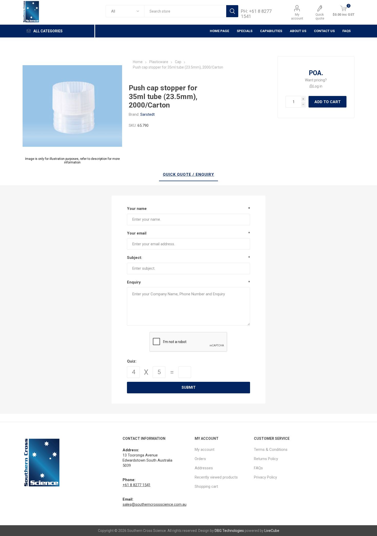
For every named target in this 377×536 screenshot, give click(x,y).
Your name (137, 208)
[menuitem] (222, 449)
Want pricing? (316, 80)
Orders (200, 458)
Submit (189, 387)
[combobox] (185, 11)
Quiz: (131, 361)
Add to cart (327, 102)
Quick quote (319, 16)
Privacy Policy (265, 477)
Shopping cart (206, 486)
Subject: (134, 257)
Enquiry (134, 282)
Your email (136, 233)
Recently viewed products (216, 477)
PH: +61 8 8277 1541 (256, 13)
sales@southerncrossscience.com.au (154, 504)
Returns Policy (266, 458)
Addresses (204, 468)
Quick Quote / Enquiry (188, 174)
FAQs (346, 31)
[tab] (188, 174)
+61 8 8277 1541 (137, 485)
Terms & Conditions (270, 449)
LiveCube (271, 531)
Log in (317, 86)
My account (297, 16)
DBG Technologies (229, 531)
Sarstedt (147, 114)
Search (232, 11)
